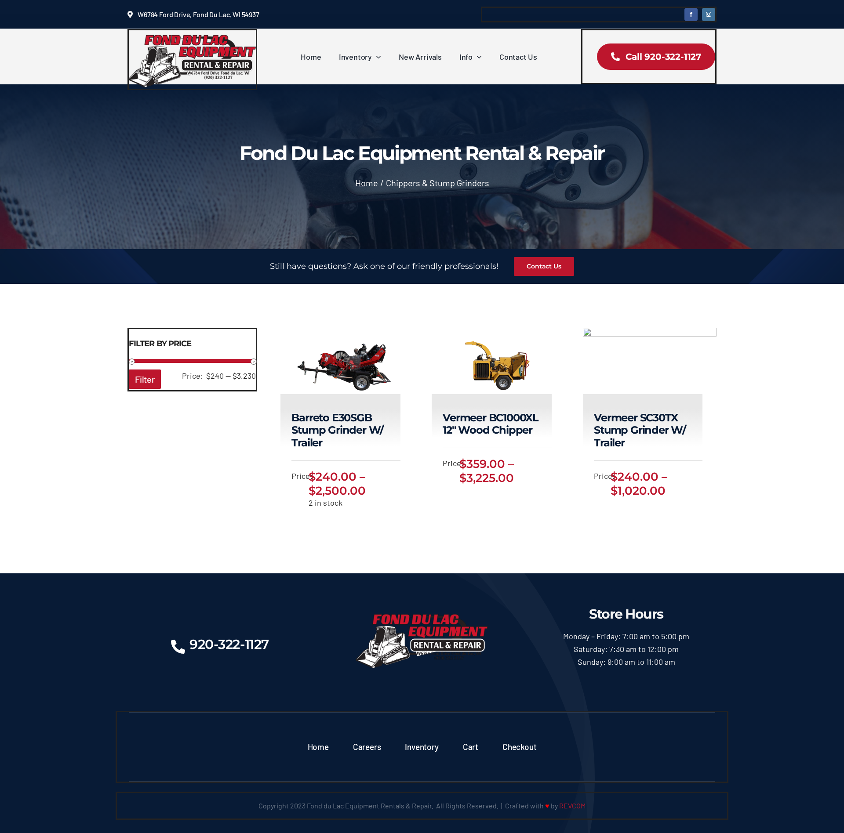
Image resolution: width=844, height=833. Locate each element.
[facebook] (691, 14)
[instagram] (708, 14)
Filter (145, 379)
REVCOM (572, 805)
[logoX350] (192, 38)
